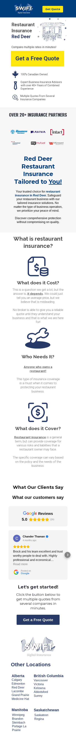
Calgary (17, 679)
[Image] (38, 646)
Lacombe (18, 691)
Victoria (39, 684)
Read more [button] (20, 564)
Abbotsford (41, 691)
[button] (8, 555)
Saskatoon (41, 715)
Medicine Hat (20, 698)
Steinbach (18, 722)
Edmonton (18, 683)
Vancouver (41, 680)
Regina (39, 718)
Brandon (17, 718)
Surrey (38, 695)
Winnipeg (18, 714)
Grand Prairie (20, 695)
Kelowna (39, 688)
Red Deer (18, 687)
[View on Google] (16, 538)
